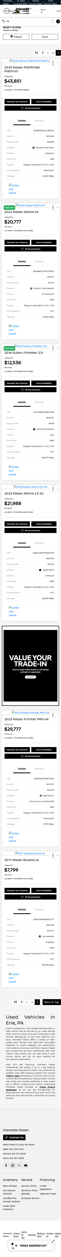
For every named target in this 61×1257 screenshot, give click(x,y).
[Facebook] (6, 1165)
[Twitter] (19, 1165)
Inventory (10, 1180)
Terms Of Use (24, 1235)
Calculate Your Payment (17, 101)
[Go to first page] (36, 53)
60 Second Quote (32, 108)
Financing (47, 1180)
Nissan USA (58, 1235)
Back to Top (52, 1002)
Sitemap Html (41, 1235)
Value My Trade (48, 1193)
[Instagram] (13, 1165)
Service (26, 1180)
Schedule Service (30, 1198)
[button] (53, 63)
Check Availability (43, 101)
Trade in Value (12, 1075)
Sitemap (32, 1234)
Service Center (29, 1185)
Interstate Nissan (7, 1235)
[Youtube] (26, 1165)
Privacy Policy (16, 1235)
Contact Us (16, 1137)
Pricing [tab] (39, 120)
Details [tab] (22, 120)
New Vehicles (10, 1185)
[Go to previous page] (43, 53)
